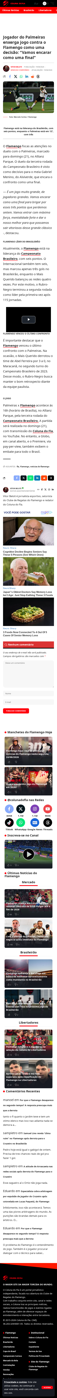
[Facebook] (42, 490)
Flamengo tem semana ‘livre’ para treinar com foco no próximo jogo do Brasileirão (27, 1006)
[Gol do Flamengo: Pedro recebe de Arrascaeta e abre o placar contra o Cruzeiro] (28, 854)
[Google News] (34, 824)
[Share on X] (15, 76)
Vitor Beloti (16, 67)
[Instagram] (49, 490)
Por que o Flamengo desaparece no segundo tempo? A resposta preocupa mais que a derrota (28, 1105)
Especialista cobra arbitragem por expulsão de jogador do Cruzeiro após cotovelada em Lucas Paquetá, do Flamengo (27, 1196)
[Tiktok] (9, 824)
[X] (45, 490)
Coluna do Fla (43, 431)
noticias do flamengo (39, 466)
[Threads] (47, 824)
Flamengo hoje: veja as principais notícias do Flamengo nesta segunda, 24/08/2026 (27, 754)
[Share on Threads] (38, 76)
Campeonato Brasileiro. (21, 421)
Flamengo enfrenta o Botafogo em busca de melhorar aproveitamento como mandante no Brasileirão (26, 976)
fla (18, 466)
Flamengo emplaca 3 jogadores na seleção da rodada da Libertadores (26, 1048)
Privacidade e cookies (15, 1382)
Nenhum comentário (20, 70)
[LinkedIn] (53, 490)
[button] (47, 1387)
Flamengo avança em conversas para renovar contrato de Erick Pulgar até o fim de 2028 (28, 906)
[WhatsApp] (21, 824)
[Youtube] (47, 811)
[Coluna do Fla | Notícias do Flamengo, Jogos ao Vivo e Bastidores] (14, 3)
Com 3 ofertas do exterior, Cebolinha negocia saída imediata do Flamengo (27, 938)
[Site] (38, 490)
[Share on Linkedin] (26, 76)
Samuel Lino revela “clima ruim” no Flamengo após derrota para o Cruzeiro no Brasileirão (26, 1138)
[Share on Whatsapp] (21, 76)
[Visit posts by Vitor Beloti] (6, 68)
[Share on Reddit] (32, 76)
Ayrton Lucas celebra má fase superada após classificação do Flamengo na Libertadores (23, 1076)
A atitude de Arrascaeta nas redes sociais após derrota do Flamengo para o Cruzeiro (28, 1171)
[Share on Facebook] (9, 76)
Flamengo (13, 146)
